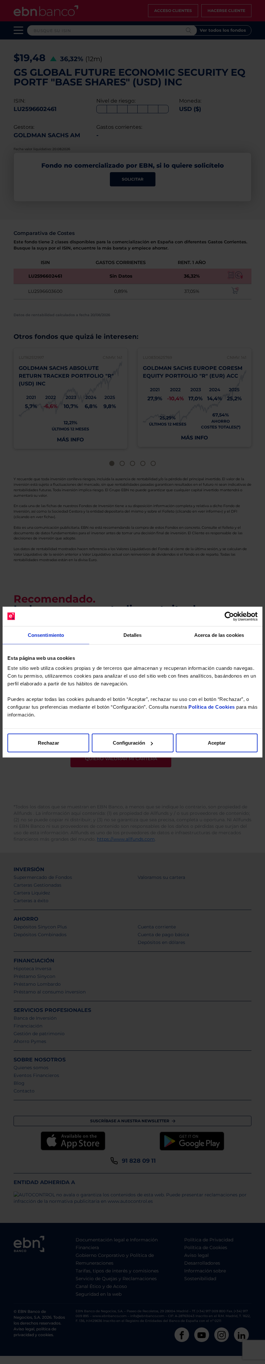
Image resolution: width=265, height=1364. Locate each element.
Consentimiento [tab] (46, 635)
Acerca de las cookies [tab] (219, 635)
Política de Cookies (211, 707)
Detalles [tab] (132, 635)
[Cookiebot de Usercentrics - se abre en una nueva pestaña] (229, 616)
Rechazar (48, 743)
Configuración (129, 743)
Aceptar (217, 743)
